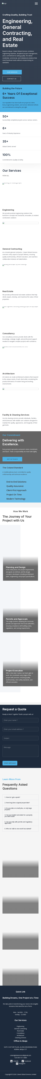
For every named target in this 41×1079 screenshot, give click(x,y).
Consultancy (20, 1033)
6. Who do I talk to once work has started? (18, 829)
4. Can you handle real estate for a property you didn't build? (18, 815)
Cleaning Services (20, 1038)
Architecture (20, 1035)
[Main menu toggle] (36, 3)
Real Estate (20, 1031)
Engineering (20, 1026)
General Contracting (20, 1029)
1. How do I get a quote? (12, 797)
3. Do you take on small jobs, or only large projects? (18, 808)
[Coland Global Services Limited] (4, 3)
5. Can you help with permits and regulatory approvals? (18, 822)
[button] (20, 797)
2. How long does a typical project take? (17, 803)
